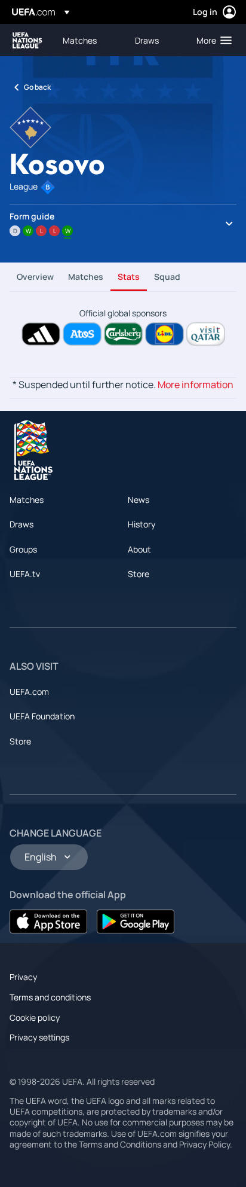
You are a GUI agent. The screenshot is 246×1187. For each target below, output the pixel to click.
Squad (167, 276)
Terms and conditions (50, 997)
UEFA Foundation (42, 716)
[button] (211, 40)
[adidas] (40, 334)
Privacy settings (39, 1037)
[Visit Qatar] (205, 334)
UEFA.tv (25, 573)
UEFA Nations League (27, 40)
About (139, 549)
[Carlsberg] (123, 334)
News (138, 499)
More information (195, 384)
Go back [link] (37, 87)
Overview (35, 276)
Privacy (23, 976)
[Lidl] (164, 334)
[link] (79, 40)
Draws (21, 524)
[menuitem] (88, 40)
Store (138, 573)
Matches (85, 276)
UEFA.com (29, 691)
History (141, 524)
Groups (23, 549)
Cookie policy (35, 1017)
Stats (129, 276)
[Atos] (82, 334)
